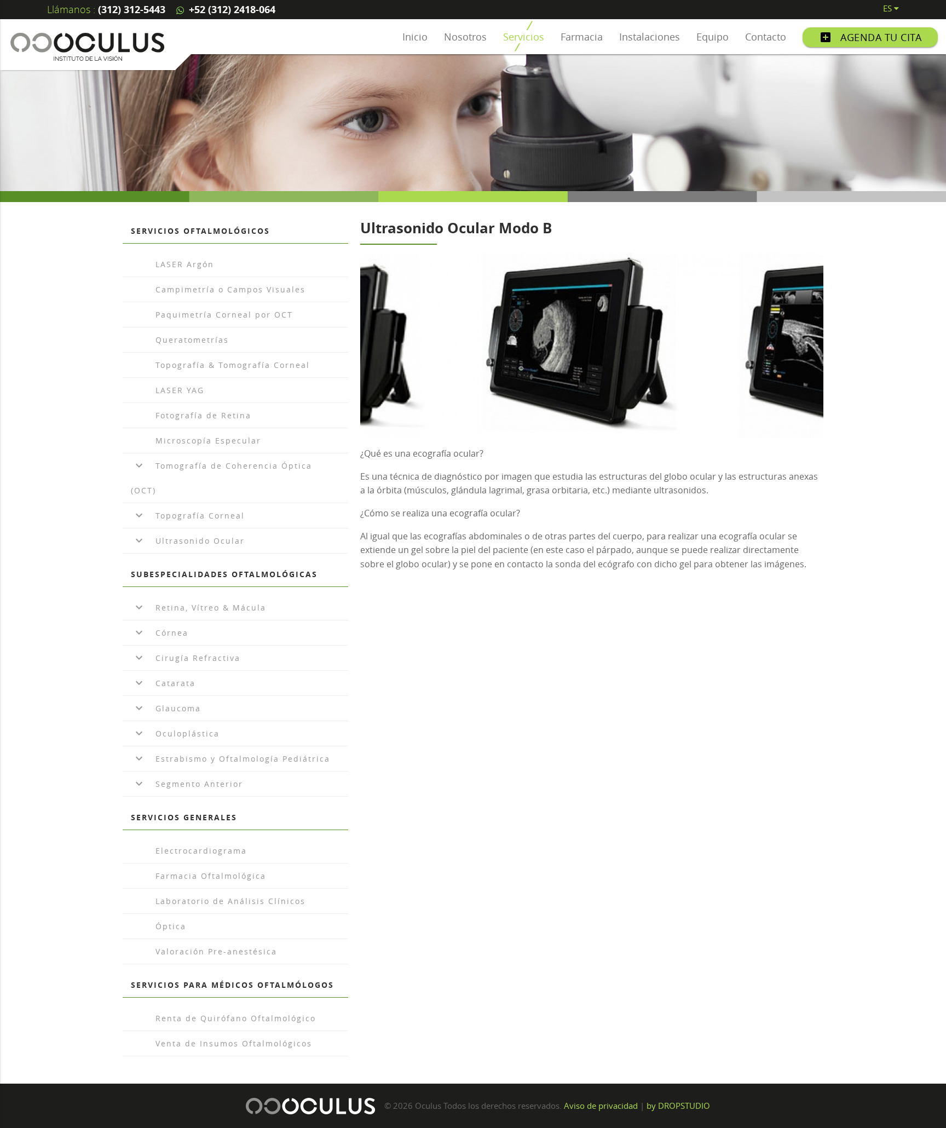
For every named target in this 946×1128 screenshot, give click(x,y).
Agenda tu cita (870, 37)
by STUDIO (678, 1105)
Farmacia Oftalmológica (210, 876)
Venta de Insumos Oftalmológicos (233, 1043)
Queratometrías (192, 340)
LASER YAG (179, 390)
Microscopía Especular (208, 440)
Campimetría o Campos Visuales (230, 289)
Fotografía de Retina (203, 415)
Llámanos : (106, 9)
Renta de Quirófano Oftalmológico (235, 1018)
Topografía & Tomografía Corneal (232, 365)
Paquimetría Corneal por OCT (224, 314)
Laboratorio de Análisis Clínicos (230, 901)
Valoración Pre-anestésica (216, 951)
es (888, 8)
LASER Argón (184, 264)
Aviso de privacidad (601, 1105)
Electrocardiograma (201, 850)
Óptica (170, 926)
